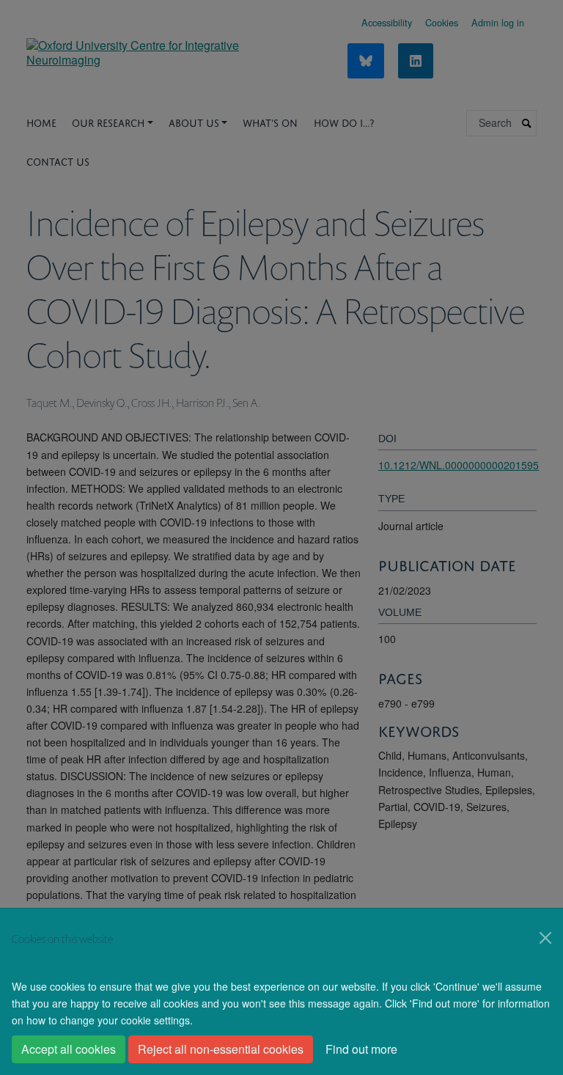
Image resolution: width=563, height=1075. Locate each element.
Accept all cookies (68, 1049)
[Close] (545, 938)
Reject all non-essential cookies (220, 1049)
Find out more (361, 1049)
